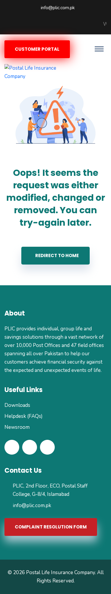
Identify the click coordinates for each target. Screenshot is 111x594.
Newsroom (17, 427)
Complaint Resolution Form (51, 527)
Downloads (17, 405)
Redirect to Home (57, 255)
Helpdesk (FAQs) (23, 416)
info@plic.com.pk (58, 7)
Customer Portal (37, 49)
